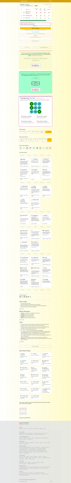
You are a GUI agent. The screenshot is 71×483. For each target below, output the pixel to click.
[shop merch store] (26, 481)
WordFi (32, 247)
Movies (37, 148)
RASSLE (27, 456)
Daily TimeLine (22, 434)
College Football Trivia (46, 457)
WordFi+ (35, 247)
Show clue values (35, 32)
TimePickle (45, 456)
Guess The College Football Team (25, 447)
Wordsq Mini (24, 248)
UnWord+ (41, 442)
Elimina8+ (24, 176)
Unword (44, 234)
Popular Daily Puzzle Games (24, 473)
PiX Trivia (44, 175)
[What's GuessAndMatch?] (49, 1)
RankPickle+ (25, 262)
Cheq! (33, 437)
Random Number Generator (24, 466)
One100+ (24, 221)
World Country (30, 140)
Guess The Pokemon (33, 450)
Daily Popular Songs (29, 434)
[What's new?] (51, 1)
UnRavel (23, 456)
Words (43, 148)
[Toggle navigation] (20, 1)
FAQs (44, 428)
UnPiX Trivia (47, 175)
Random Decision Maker (34, 468)
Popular (21, 148)
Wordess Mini (25, 235)
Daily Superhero (31, 433)
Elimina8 (21, 176)
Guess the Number (22, 439)
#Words (48, 9)
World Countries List (23, 469)
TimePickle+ (21, 457)
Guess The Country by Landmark (43, 47)
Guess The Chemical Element (38, 451)
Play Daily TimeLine (27, 58)
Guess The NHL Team (32, 449)
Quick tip (35, 25)
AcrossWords (21, 442)
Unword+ (46, 234)
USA (30, 148)
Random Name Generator (35, 466)
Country (32, 5)
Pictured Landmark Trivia (31, 463)
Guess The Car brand (45, 447)
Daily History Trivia (37, 54)
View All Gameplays (27, 47)
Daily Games (48, 155)
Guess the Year (30, 439)
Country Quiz (21, 458)
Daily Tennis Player (37, 433)
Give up (35, 35)
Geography (27, 148)
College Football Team (21, 140)
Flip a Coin (46, 468)
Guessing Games (22, 155)
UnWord (36, 442)
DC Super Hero (26, 140)
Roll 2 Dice (41, 468)
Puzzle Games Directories (35, 473)
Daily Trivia (36, 434)
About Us (25, 428)
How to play (45, 4)
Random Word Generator (45, 466)
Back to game (21, 308)
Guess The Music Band (41, 448)
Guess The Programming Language (25, 451)
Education (40, 148)
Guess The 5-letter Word (41, 449)
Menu (49, 4)
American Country (35, 131)
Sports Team (35, 140)
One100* (21, 221)
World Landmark (22, 131)
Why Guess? (31, 472)
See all (48, 131)
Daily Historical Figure (42, 53)
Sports (24, 148)
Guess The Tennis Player (23, 450)
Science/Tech (33, 148)
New (50, 148)
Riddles (26, 458)
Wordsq (21, 248)
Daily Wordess (41, 434)
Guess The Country (32, 448)
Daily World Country (23, 433)
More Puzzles (35, 346)
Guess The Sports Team (42, 450)
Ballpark (29, 437)
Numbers (47, 148)
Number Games (42, 155)
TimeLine (40, 456)
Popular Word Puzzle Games (39, 472)
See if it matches (35, 28)
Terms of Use (29, 428)
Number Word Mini (44, 437)
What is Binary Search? (23, 472)
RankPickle (21, 262)
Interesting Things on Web (24, 475)
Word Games (28, 155)
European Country (42, 132)
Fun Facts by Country (44, 473)
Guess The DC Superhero (23, 448)
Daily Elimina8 (28, 54)
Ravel (34, 74)
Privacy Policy (35, 428)
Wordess (21, 235)
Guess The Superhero (36, 447)
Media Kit (41, 428)
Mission (20, 428)
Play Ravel (35, 78)
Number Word (37, 437)
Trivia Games (35, 155)
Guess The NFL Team (23, 449)
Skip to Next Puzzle (35, 41)
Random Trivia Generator (24, 468)
